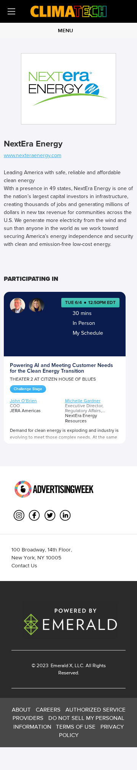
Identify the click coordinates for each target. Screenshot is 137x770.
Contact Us (24, 565)
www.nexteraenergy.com (32, 155)
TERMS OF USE (76, 726)
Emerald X (60, 665)
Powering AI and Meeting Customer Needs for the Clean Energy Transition (61, 368)
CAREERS (48, 709)
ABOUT (21, 709)
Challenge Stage (28, 389)
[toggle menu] (11, 11)
